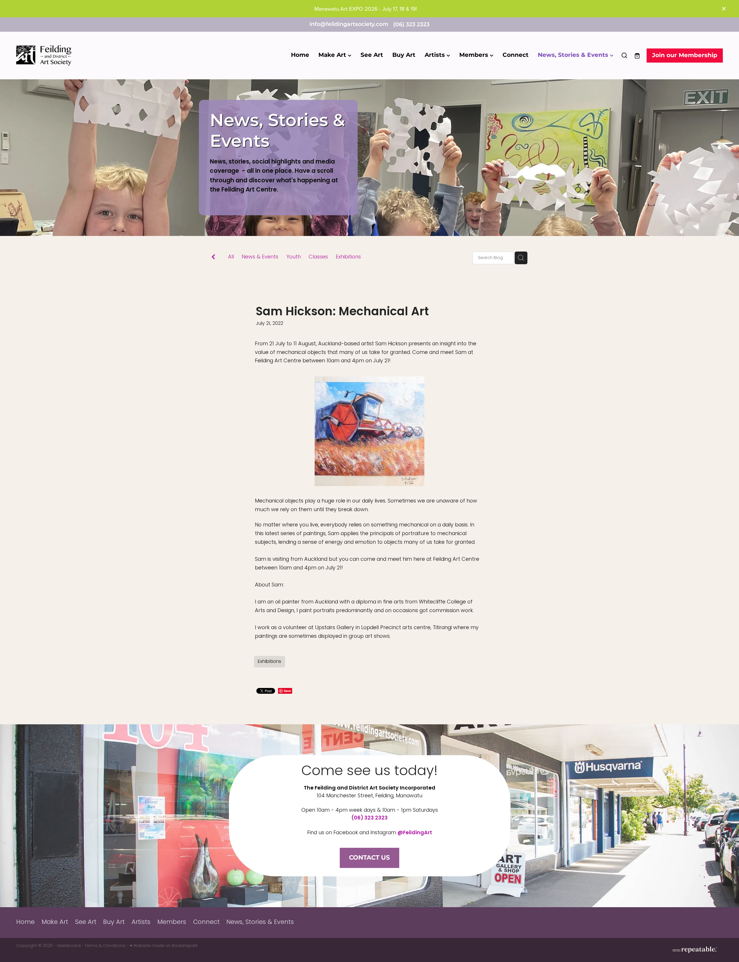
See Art (372, 55)
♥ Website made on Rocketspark (164, 946)
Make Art (333, 55)
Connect (516, 55)
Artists (436, 55)
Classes (318, 257)
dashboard (69, 946)
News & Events (260, 257)
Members (474, 55)
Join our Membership (684, 55)
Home (300, 55)
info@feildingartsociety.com (348, 24)
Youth (293, 257)
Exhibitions (348, 257)
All (231, 257)
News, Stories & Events (574, 55)
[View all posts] (213, 258)
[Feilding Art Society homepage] (87, 55)
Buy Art (403, 55)
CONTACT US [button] (369, 858)
